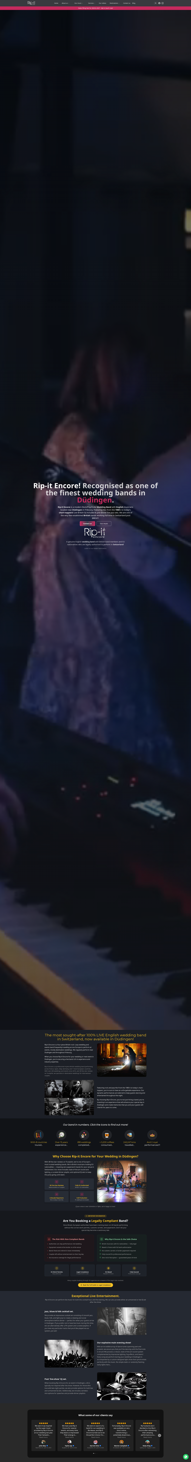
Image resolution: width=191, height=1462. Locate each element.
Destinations (114, 3)
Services (91, 3)
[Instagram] (163, 3)
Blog (133, 3)
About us (65, 3)
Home (56, 3)
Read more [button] (43, 1437)
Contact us (126, 3)
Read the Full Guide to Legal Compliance (97, 1285)
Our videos (102, 3)
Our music (78, 3)
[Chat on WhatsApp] (186, 1457)
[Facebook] (159, 3)
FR (155, 3)
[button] (31, 1435)
